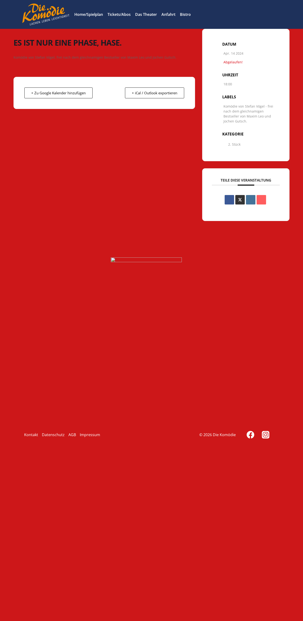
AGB (72, 434)
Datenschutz (53, 434)
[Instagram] (265, 434)
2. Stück (234, 144)
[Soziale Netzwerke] (240, 199)
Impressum (90, 434)
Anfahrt (168, 14)
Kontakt (31, 434)
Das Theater (146, 14)
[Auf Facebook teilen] (229, 199)
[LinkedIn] (250, 199)
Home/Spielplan (88, 14)
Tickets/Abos (119, 14)
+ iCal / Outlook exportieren (154, 93)
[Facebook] (250, 434)
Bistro (185, 14)
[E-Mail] (261, 199)
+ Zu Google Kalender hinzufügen (58, 93)
